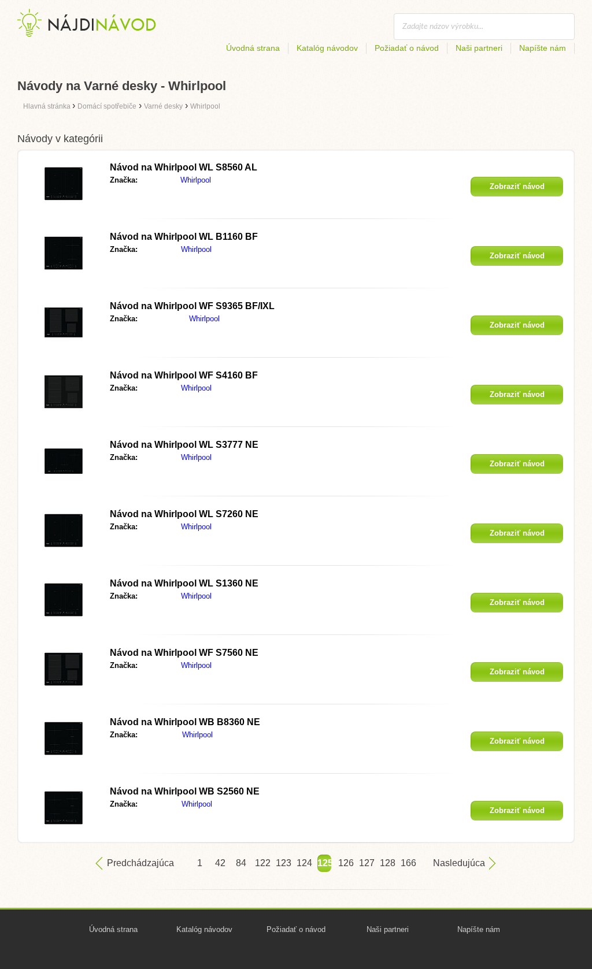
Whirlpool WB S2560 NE (185, 791)
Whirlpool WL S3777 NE (184, 445)
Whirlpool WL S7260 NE (184, 514)
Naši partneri (479, 48)
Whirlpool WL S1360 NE (184, 583)
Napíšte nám (542, 48)
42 (220, 863)
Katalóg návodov (327, 48)
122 (262, 863)
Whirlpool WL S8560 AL (183, 167)
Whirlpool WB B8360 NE (185, 722)
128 (387, 863)
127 (366, 863)
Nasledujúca (459, 863)
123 (283, 863)
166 (408, 863)
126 (345, 863)
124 (303, 863)
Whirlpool (195, 180)
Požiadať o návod (407, 48)
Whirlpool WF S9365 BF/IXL (192, 306)
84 (241, 863)
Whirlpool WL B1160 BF (184, 237)
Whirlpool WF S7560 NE (184, 653)
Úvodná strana (253, 48)
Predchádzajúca (140, 863)
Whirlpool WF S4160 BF (184, 375)
